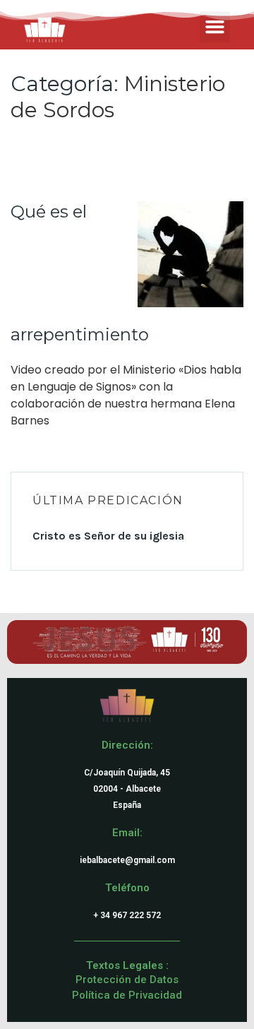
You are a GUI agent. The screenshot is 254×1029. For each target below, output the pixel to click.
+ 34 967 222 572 (127, 915)
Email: (127, 832)
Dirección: (127, 745)
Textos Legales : (127, 965)
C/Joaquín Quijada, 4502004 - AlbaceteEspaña (127, 789)
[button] (215, 26)
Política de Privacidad (127, 995)
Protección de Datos (127, 979)
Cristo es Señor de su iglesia (108, 535)
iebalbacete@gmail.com (127, 860)
